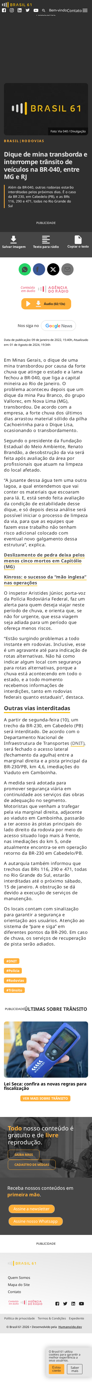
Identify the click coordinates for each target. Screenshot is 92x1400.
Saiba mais (23, 1154)
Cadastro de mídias (31, 1164)
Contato (14, 1291)
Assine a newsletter (31, 1208)
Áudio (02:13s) (54, 304)
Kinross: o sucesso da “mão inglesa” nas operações (45, 580)
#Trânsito (14, 990)
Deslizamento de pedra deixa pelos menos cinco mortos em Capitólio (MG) (44, 560)
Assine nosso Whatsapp (35, 1221)
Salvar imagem (14, 246)
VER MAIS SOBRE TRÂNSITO (45, 1098)
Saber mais (75, 1369)
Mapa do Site (19, 1284)
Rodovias (33, 141)
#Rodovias (15, 980)
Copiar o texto (78, 246)
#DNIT (11, 961)
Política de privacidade (19, 1318)
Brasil (11, 141)
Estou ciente (56, 1369)
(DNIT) (77, 743)
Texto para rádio (46, 246)
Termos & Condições (52, 1318)
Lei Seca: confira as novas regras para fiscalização (45, 1086)
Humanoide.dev (70, 1327)
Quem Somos (19, 1277)
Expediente (76, 1318)
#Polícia (12, 970)
